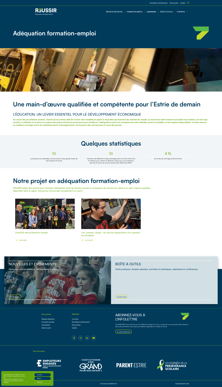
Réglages (39, 382)
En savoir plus (15, 297)
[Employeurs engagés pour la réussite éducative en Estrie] (50, 365)
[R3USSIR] (46, 11)
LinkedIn (88, 338)
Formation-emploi (48, 322)
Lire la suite (23, 240)
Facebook (75, 338)
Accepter (39, 374)
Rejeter (39, 378)
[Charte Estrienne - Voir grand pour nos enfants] (172, 365)
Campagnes (46, 325)
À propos (75, 319)
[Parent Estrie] (131, 365)
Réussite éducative (48, 319)
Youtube (94, 338)
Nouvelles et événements (159, 3)
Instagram (81, 338)
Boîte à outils (46, 328)
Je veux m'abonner (123, 332)
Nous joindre (174, 3)
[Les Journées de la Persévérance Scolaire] (91, 365)
